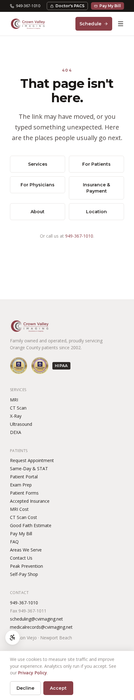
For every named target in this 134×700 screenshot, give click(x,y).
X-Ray (16, 416)
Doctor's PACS (69, 5)
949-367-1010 (28, 5)
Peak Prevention (26, 566)
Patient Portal (24, 477)
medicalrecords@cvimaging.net (41, 627)
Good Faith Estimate (30, 525)
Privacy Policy (32, 673)
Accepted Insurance (30, 501)
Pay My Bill (110, 5)
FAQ (14, 542)
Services (37, 164)
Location (96, 211)
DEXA (15, 432)
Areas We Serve (26, 550)
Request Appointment (32, 460)
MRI (14, 400)
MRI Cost (19, 509)
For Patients (96, 164)
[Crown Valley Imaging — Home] (28, 23)
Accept (58, 688)
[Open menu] (121, 24)
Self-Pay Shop (24, 574)
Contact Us (21, 558)
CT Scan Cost (23, 517)
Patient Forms (24, 493)
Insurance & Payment (96, 188)
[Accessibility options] (12, 637)
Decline (25, 688)
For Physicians (38, 185)
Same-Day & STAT (29, 468)
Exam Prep (21, 485)
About (38, 211)
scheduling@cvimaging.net (36, 619)
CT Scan (18, 408)
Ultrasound (21, 424)
